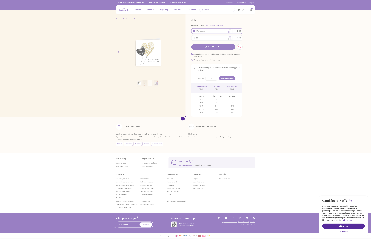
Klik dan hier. (347, 220)
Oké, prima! (343, 226)
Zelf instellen (343, 231)
